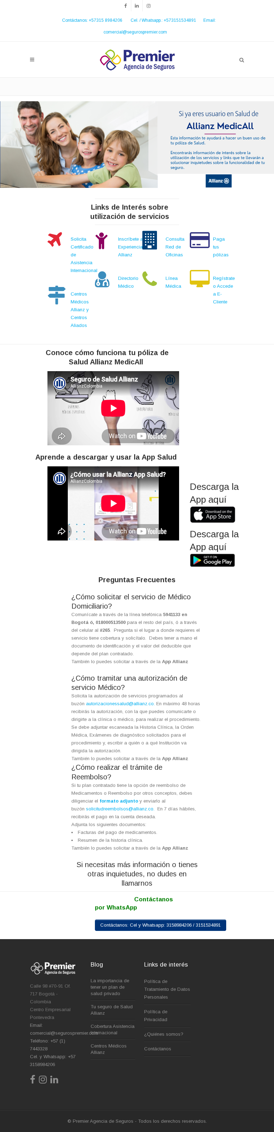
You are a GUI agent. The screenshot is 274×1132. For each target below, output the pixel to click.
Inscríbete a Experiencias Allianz (131, 246)
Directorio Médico (128, 282)
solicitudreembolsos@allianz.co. (121, 808)
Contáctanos (157, 1048)
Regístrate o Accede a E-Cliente (224, 290)
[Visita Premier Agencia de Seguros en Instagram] (43, 1081)
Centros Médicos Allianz (109, 1049)
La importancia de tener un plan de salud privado (110, 987)
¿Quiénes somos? (163, 1034)
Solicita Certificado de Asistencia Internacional (84, 254)
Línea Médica (173, 282)
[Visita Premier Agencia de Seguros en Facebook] (32, 1081)
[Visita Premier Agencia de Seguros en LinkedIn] (54, 1081)
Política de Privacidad (155, 1015)
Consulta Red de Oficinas (175, 246)
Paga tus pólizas (221, 246)
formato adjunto (119, 801)
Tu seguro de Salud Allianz (112, 1010)
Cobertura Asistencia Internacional (113, 1029)
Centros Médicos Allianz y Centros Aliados (80, 309)
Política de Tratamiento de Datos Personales (167, 989)
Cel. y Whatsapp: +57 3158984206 (53, 1060)
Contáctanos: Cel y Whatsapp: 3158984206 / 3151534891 (160, 925)
